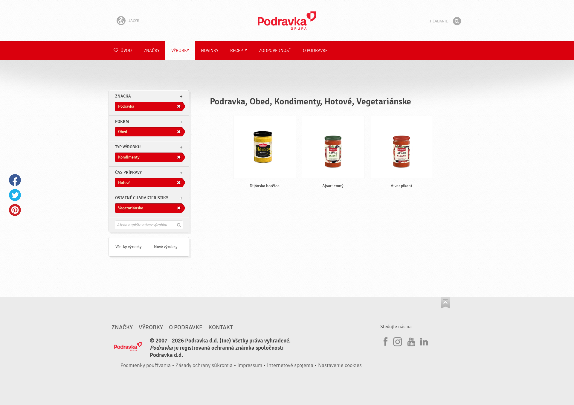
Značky (151, 50)
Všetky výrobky (128, 246)
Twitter (15, 195)
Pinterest (15, 210)
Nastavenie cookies (340, 365)
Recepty (238, 50)
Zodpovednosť (275, 50)
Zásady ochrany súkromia (204, 365)
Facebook (15, 180)
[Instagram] (397, 340)
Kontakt (220, 327)
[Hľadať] (457, 21)
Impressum (249, 365)
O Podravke (315, 50)
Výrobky (180, 50)
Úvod (126, 50)
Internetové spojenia (290, 365)
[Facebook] (384, 340)
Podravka (287, 20)
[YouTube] (410, 340)
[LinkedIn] (423, 340)
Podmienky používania (145, 365)
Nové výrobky (166, 246)
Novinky (209, 50)
